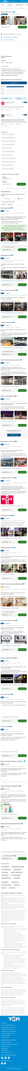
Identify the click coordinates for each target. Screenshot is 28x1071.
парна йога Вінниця (6, 878)
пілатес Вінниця (17, 869)
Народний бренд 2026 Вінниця (8, 1040)
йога (3, 62)
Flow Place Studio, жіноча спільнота (10, 360)
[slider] (3, 14)
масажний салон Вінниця (8, 168)
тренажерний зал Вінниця (18, 866)
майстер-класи (5, 66)
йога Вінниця (17, 878)
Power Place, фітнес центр (8, 620)
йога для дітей (9, 62)
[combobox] (7, 98)
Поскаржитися (6, 110)
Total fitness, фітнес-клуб (8, 477)
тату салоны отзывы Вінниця (8, 158)
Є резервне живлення (9, 201)
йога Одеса (16, 885)
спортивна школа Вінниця (8, 144)
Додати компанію (14, 435)
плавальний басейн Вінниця (8, 161)
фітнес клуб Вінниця (6, 148)
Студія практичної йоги (7, 547)
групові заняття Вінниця (16, 872)
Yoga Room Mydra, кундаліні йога (10, 786)
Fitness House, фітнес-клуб (8, 290)
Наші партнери (4, 1050)
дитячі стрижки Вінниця (7, 165)
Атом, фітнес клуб (6, 208)
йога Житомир (5, 882)
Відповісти (4, 108)
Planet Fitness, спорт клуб (8, 441)
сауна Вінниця (5, 875)
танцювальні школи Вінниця (8, 141)
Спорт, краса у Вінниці (20, 8)
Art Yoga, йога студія (6, 515)
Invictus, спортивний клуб (8, 658)
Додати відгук (14, 82)
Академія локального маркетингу (9, 1044)
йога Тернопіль (14, 882)
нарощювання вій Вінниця (8, 137)
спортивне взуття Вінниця (8, 151)
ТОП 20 (2, 8)
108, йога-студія (5, 726)
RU (24, 1)
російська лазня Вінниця (8, 134)
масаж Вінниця (5, 866)
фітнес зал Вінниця (6, 869)
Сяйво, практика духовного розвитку (11, 823)
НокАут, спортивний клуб (8, 396)
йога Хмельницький (6, 885)
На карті (19, 34)
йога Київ (4, 887)
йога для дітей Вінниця (7, 154)
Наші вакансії (4, 1048)
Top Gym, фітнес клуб (7, 322)
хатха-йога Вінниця (15, 875)
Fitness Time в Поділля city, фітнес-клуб (12, 584)
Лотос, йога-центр (6, 694)
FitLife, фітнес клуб (6, 255)
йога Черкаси (12, 887)
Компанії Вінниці (9, 8)
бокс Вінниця (5, 872)
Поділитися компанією (7, 40)
